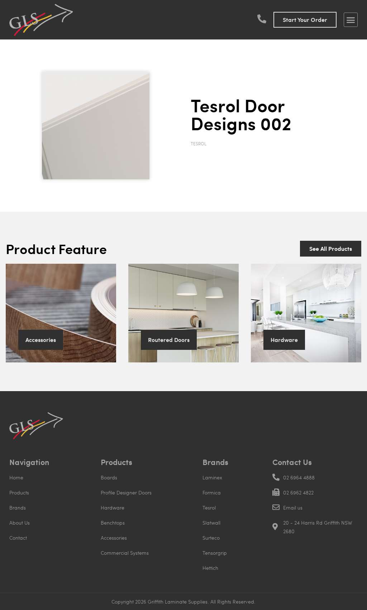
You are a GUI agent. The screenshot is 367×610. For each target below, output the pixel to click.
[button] (351, 20)
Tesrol (198, 143)
